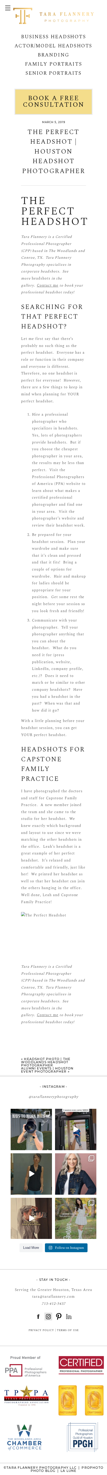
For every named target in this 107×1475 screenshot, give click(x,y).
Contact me (47, 285)
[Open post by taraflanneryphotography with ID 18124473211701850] (31, 1218)
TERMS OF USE (68, 1330)
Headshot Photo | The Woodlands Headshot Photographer (45, 1062)
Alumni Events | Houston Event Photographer (47, 1069)
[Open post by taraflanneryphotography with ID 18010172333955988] (31, 1129)
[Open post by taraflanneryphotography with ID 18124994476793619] (31, 1174)
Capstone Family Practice (41, 769)
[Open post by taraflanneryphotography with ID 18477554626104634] (75, 1174)
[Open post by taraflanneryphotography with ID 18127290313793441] (75, 1129)
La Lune (68, 1471)
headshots (41, 278)
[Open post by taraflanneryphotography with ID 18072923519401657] (75, 1218)
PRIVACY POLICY (41, 1330)
